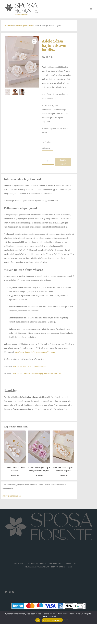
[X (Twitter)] (9, 592)
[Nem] (94, 617)
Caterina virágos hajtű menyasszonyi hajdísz (39, 469)
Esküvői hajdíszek (21, 14)
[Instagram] (13, 592)
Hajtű (30, 25)
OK (38, 620)
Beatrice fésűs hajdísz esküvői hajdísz (63, 469)
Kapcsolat (18, 564)
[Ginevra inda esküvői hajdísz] (15, 447)
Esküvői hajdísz (20, 25)
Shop (70, 567)
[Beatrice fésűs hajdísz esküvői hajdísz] (63, 447)
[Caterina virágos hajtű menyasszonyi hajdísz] (39, 447)
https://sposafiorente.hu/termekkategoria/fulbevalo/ (35, 352)
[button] (34, 41)
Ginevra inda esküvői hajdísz (15, 469)
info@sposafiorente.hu (12, 496)
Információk (55, 564)
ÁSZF (81, 564)
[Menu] (91, 9)
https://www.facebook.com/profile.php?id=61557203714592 (37, 373)
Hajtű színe (46, 142)
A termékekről (70, 564)
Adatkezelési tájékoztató (37, 567)
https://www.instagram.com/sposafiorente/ (29, 366)
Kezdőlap (9, 25)
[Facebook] (6, 592)
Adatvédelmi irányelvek (52, 620)
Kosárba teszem (62, 162)
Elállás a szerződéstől (36, 564)
